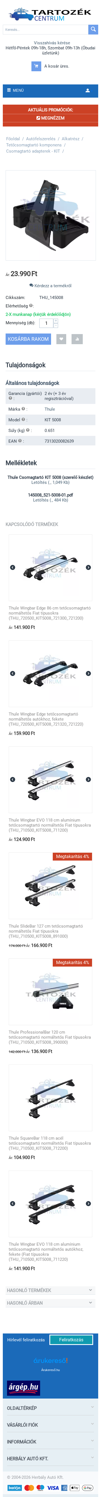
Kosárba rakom (28, 339)
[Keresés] (93, 30)
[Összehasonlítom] (77, 339)
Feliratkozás (71, 1339)
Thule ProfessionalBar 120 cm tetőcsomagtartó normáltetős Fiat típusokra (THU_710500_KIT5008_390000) (50, 1037)
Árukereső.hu (50, 1370)
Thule (50, 409)
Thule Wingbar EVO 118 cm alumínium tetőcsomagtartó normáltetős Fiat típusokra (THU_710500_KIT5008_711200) (50, 825)
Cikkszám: (15, 297)
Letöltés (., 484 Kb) (50, 500)
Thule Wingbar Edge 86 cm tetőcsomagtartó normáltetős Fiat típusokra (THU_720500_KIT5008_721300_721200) (50, 613)
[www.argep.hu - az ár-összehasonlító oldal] (23, 1387)
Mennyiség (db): (20, 322)
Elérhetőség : (20, 306)
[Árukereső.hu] (50, 1362)
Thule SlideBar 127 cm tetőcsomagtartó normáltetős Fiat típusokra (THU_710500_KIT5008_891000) (46, 931)
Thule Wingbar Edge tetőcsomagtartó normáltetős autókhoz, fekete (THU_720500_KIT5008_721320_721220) (46, 719)
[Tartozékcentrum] (50, 14)
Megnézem (52, 118)
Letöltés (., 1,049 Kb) (50, 482)
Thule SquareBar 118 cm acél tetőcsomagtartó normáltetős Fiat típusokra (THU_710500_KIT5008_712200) (50, 1143)
